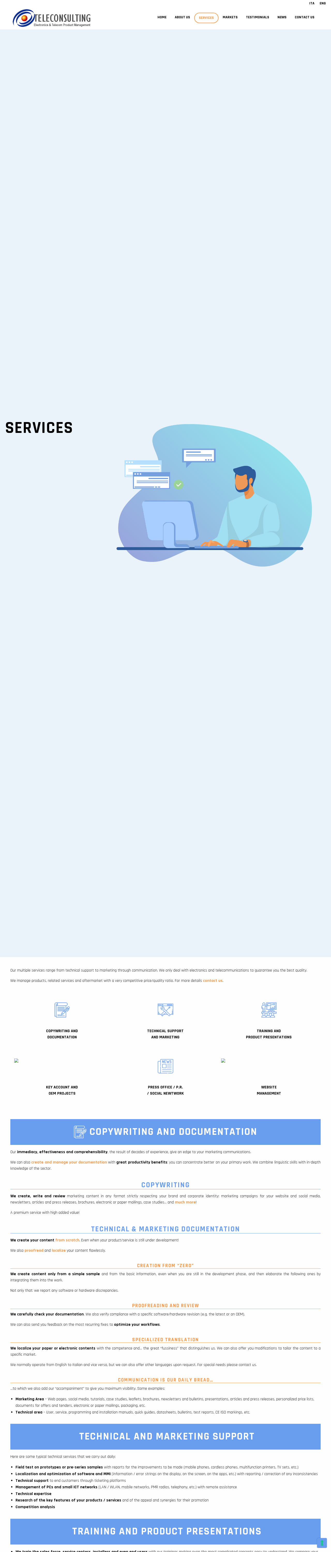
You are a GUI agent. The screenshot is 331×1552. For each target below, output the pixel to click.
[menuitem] (162, 18)
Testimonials (257, 17)
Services (206, 17)
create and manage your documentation (69, 1162)
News (282, 17)
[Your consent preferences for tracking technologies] (322, 1543)
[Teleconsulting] (55, 18)
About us (182, 17)
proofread (34, 1250)
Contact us (304, 17)
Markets (230, 17)
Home (162, 17)
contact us (213, 980)
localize (59, 1250)
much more (185, 1202)
